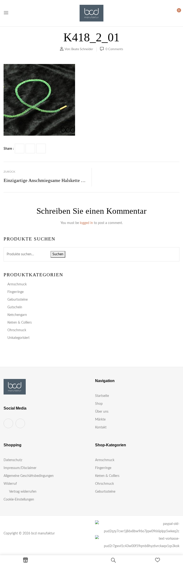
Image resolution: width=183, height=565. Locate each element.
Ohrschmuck (16, 330)
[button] (175, 13)
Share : (9, 148)
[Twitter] (30, 148)
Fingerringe (15, 292)
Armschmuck (17, 284)
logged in (86, 223)
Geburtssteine (17, 299)
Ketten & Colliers (19, 322)
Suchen (57, 254)
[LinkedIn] (41, 148)
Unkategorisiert (18, 338)
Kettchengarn (17, 315)
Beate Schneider (82, 49)
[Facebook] (19, 148)
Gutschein (14, 307)
